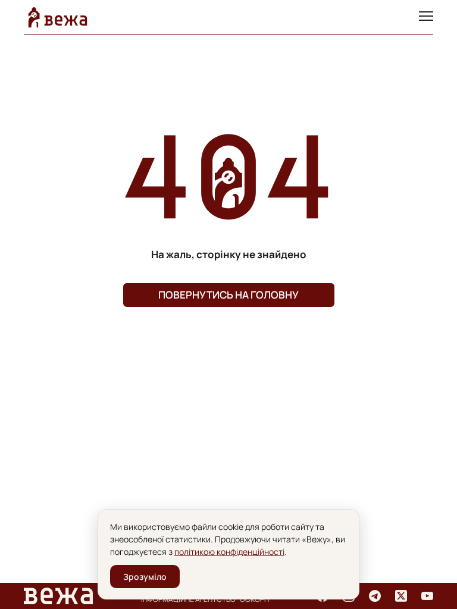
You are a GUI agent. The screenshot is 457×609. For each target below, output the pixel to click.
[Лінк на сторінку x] (401, 596)
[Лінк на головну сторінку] (58, 17)
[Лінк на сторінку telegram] (375, 596)
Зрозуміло (145, 576)
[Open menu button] (426, 17)
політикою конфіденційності (229, 551)
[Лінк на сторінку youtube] (427, 596)
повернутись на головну (228, 295)
